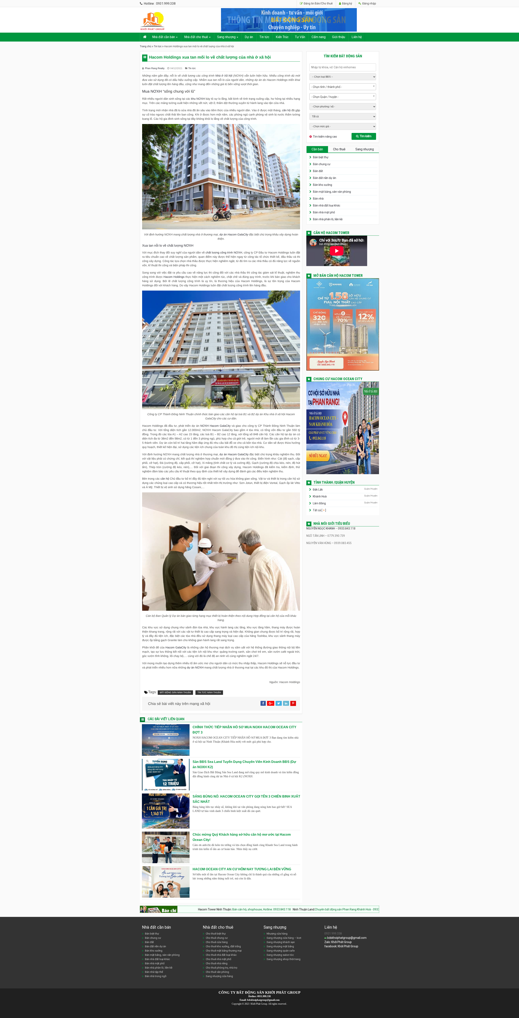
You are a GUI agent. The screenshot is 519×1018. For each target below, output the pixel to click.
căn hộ (286, 110)
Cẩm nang (319, 37)
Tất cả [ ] (319, 510)
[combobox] (342, 86)
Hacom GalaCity (175, 647)
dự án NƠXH (195, 667)
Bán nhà (318, 198)
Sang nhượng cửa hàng (219, 976)
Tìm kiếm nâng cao (325, 136)
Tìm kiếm (365, 136)
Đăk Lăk (318, 489)
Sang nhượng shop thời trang (283, 959)
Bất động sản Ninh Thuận (175, 692)
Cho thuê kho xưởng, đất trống (223, 946)
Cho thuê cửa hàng (217, 942)
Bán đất (318, 171)
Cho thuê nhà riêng (216, 963)
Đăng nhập (369, 3)
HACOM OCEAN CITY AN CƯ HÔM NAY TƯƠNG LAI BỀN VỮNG (242, 869)
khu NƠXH (198, 98)
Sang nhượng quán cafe (281, 950)
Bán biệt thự (320, 157)
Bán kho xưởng (322, 184)
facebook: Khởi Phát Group (341, 946)
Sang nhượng (226, 37)
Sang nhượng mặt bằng (280, 946)
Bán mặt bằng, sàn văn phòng (332, 191)
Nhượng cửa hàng (277, 933)
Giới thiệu (338, 37)
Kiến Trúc (282, 37)
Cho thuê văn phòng (217, 971)
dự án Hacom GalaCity (234, 234)
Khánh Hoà (320, 496)
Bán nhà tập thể (154, 971)
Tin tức (264, 37)
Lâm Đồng (319, 503)
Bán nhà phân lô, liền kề (327, 219)
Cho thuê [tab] (339, 149)
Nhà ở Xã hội (223, 75)
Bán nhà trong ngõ (155, 976)
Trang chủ (145, 46)
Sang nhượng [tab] (364, 149)
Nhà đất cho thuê (196, 37)
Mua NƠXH (152, 91)
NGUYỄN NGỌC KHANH (320, 528)
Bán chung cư (321, 164)
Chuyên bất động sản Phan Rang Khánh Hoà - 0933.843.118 (274, 909)
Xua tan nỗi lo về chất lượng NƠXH (167, 245)
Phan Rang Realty (155, 68)
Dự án (249, 37)
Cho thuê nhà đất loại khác (221, 954)
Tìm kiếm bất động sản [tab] (343, 56)
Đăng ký (346, 3)
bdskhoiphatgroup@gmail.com (347, 937)
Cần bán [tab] (317, 149)
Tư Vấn (300, 37)
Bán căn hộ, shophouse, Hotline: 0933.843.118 (182, 909)
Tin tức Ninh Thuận (209, 692)
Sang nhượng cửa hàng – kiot (284, 937)
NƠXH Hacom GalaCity (215, 425)
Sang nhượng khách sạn (281, 942)
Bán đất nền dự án (324, 178)
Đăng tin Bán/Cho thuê (318, 3)
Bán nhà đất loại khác (326, 205)
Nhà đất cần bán (163, 37)
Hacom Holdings (174, 276)
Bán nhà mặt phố (324, 212)
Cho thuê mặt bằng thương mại (224, 950)
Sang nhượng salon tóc (280, 954)
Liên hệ (357, 37)
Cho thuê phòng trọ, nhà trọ (221, 967)
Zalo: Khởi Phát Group (338, 942)
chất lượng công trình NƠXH (224, 252)
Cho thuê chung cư (217, 937)
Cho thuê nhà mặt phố (218, 959)
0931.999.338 (264, 996)
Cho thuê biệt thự (216, 933)
